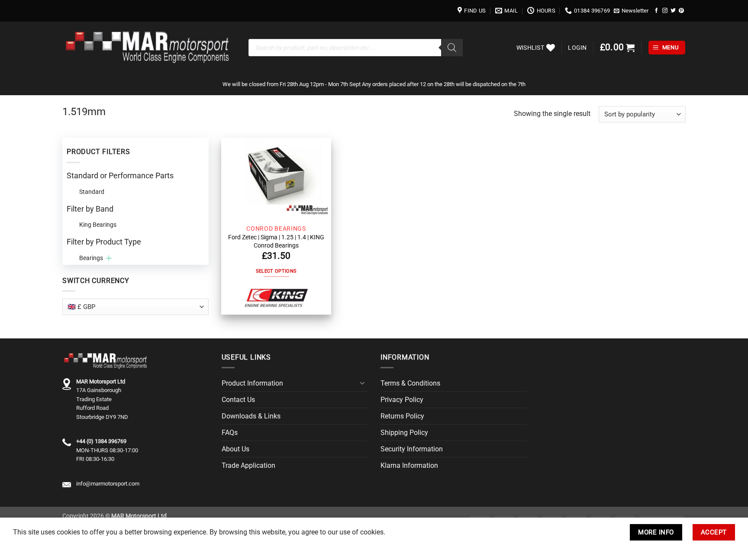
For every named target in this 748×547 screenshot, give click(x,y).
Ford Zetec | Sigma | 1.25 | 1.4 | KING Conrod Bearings (276, 241)
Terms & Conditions (410, 383)
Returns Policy (402, 416)
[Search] (452, 47)
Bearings (91, 257)
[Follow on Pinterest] (681, 10)
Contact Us (238, 400)
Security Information (411, 449)
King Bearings (97, 224)
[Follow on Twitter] (673, 10)
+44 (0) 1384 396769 (101, 441)
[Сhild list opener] (109, 258)
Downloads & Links (251, 416)
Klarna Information (409, 465)
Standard (91, 191)
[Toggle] (362, 383)
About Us (235, 449)
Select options (276, 271)
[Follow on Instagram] (664, 10)
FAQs (230, 432)
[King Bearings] (276, 298)
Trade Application (248, 465)
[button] (631, 10)
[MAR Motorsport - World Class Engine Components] (148, 47)
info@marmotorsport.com (107, 483)
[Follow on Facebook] (656, 10)
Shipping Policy (404, 432)
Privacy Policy (401, 400)
